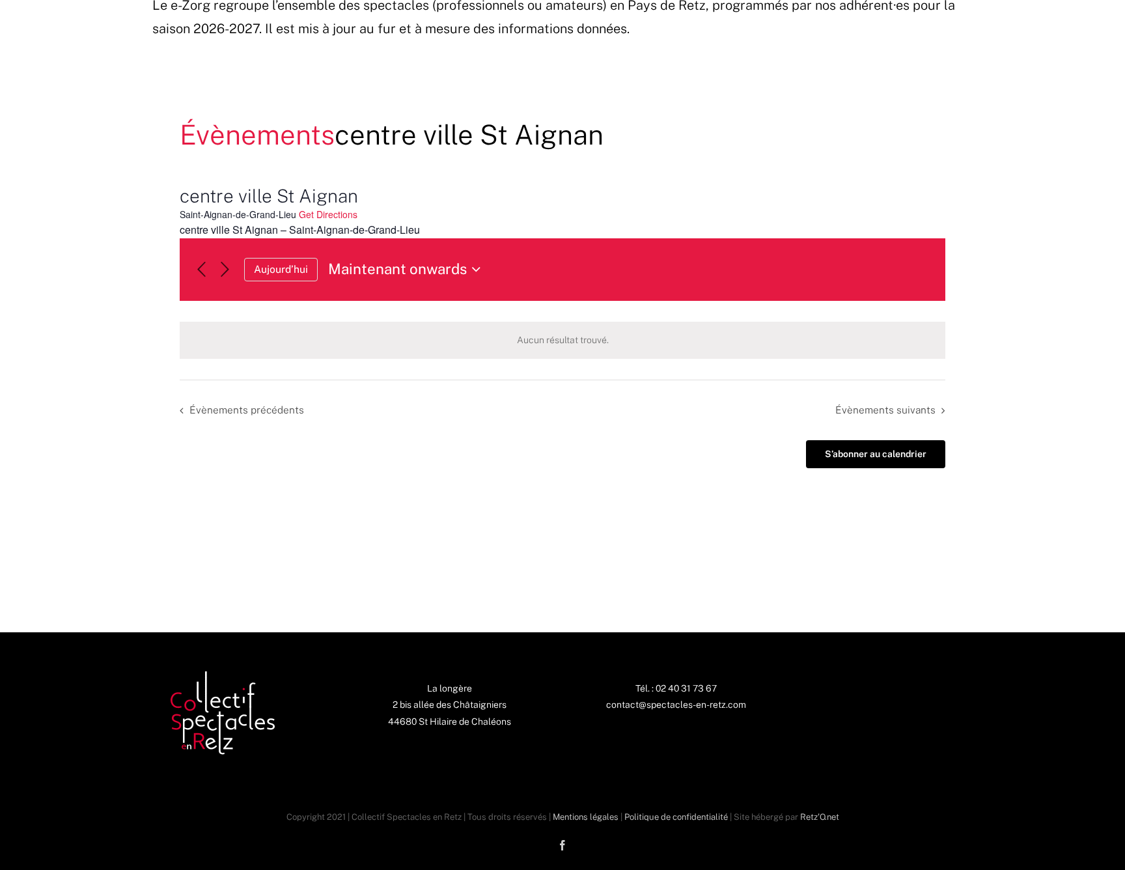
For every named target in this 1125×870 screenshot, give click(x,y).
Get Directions (328, 214)
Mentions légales (585, 817)
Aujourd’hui (281, 269)
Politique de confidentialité (676, 817)
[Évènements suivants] (225, 270)
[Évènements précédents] (201, 270)
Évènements (257, 134)
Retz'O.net (819, 817)
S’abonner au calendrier (875, 454)
